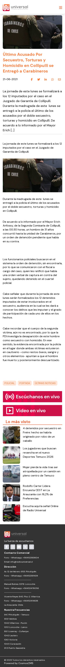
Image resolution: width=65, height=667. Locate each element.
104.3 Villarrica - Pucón (15, 623)
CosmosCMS (25, 663)
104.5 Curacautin (12, 643)
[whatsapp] (52, 79)
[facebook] (31, 79)
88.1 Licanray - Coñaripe (16, 631)
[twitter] (38, 79)
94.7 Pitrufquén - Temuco (16, 614)
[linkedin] (45, 79)
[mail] (59, 79)
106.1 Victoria (10, 639)
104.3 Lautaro (11, 635)
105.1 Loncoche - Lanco (15, 627)
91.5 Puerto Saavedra (14, 648)
